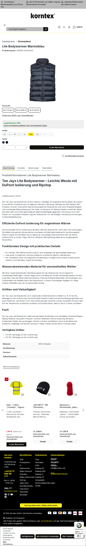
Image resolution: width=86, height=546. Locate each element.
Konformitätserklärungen (45, 483)
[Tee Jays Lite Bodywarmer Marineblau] (42, 80)
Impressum (24, 489)
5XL (52, 134)
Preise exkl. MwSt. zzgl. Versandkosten (17, 115)
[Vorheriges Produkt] (2, 410)
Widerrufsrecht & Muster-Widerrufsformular (27, 474)
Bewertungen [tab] (33, 168)
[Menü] (4, 25)
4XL (45, 134)
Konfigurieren (27, 536)
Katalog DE (39, 468)
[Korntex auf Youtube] (11, 494)
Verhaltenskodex (26, 486)
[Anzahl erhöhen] (26, 147)
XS (4, 134)
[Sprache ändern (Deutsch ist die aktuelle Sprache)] (59, 27)
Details (43, 442)
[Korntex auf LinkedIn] (5, 497)
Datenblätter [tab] (47, 168)
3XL (37, 134)
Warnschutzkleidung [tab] (11, 367)
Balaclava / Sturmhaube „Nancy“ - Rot (69, 406)
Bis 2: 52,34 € (8, 110)
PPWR (37, 486)
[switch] (79, 536)
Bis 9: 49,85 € (21, 110)
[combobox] (24, 29)
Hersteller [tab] (21, 168)
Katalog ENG (40, 471)
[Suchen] (45, 29)
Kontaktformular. (11, 491)
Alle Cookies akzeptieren (72, 536)
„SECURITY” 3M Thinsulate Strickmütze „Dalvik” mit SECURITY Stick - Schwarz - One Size (42, 406)
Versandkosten (47, 521)
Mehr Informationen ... (8, 543)
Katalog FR (39, 477)
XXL (31, 134)
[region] (43, 80)
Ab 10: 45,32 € (34, 110)
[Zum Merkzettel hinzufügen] (22, 395)
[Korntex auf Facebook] (5, 494)
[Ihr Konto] (69, 27)
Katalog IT (39, 474)
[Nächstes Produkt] (83, 410)
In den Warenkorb (56, 147)
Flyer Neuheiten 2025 (39, 462)
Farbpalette (39, 480)
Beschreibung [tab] (8, 168)
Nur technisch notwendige (48, 536)
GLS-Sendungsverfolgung (59, 473)
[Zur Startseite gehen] (43, 15)
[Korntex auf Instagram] (8, 494)
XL (25, 134)
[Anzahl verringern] (4, 147)
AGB (21, 459)
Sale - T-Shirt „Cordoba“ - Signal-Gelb (16, 406)
